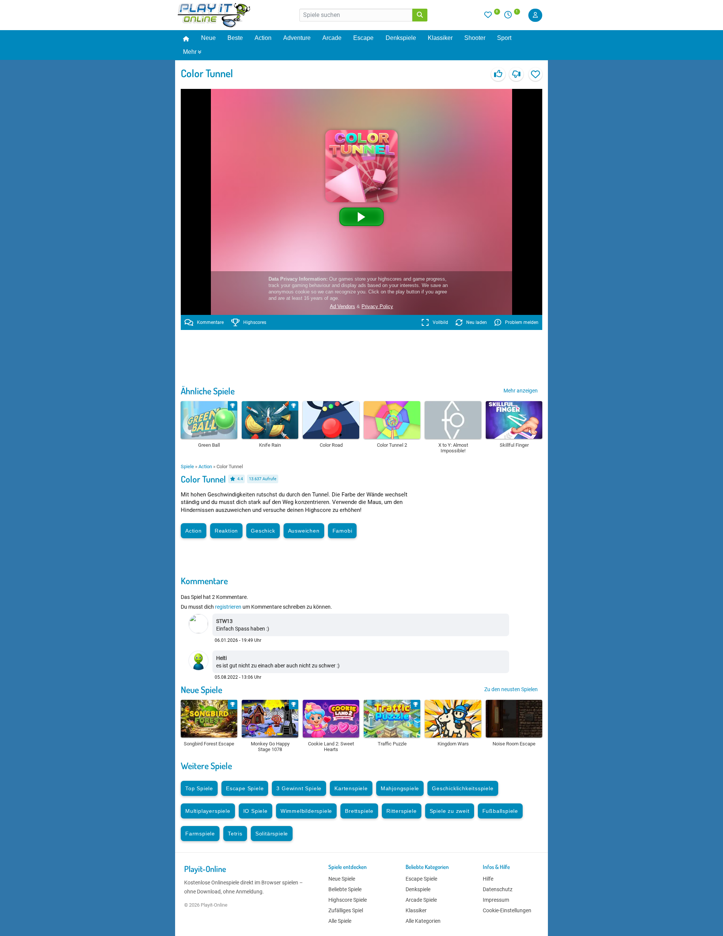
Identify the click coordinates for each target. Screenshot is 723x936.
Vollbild (440, 322)
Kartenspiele (351, 788)
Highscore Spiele (347, 900)
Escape (363, 38)
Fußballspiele (500, 811)
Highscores (254, 322)
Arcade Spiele (421, 900)
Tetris (235, 834)
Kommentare (210, 322)
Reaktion (226, 531)
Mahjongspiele (400, 788)
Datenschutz (498, 889)
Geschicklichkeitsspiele (462, 788)
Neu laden (476, 322)
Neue (208, 38)
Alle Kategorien (423, 921)
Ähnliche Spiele (208, 391)
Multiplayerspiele (207, 811)
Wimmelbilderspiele (306, 811)
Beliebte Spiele (345, 889)
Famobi (342, 531)
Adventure (297, 38)
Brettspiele (359, 811)
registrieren (228, 607)
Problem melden (521, 322)
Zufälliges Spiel (345, 910)
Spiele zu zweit (450, 811)
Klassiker (440, 38)
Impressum (496, 900)
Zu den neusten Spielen (511, 689)
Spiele (187, 466)
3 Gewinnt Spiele (299, 788)
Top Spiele (199, 788)
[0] (492, 17)
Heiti (221, 658)
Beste (235, 38)
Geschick (263, 531)
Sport (504, 38)
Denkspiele (401, 38)
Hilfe (488, 879)
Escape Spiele (245, 788)
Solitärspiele (271, 834)
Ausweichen (304, 531)
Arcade (332, 38)
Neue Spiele (201, 689)
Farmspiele (200, 834)
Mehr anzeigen (520, 391)
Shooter (474, 38)
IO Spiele (255, 811)
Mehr (190, 52)
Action (263, 38)
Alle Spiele (339, 921)
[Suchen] (419, 15)
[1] (510, 17)
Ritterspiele (401, 811)
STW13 (224, 621)
